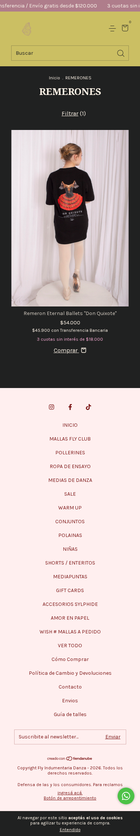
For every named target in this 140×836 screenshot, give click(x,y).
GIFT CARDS (70, 590)
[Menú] (114, 28)
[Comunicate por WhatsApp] (126, 796)
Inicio (54, 77)
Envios (70, 700)
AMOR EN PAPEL (70, 618)
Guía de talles (70, 714)
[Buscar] (121, 53)
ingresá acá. (70, 792)
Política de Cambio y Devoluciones (70, 673)
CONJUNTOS (70, 521)
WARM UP (70, 508)
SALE (70, 494)
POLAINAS (70, 535)
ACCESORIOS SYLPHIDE (70, 604)
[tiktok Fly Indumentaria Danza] (88, 407)
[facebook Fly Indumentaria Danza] (70, 407)
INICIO (70, 425)
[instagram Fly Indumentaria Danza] (52, 407)
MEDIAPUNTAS (70, 576)
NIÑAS (70, 549)
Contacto (70, 687)
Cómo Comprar (70, 659)
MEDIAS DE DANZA (70, 480)
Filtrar (70, 113)
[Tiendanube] (70, 758)
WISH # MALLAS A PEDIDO (70, 632)
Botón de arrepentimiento (70, 798)
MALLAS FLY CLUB (70, 439)
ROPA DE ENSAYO (70, 466)
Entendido (70, 829)
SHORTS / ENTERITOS (70, 563)
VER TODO (70, 645)
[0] (124, 29)
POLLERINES (70, 452)
